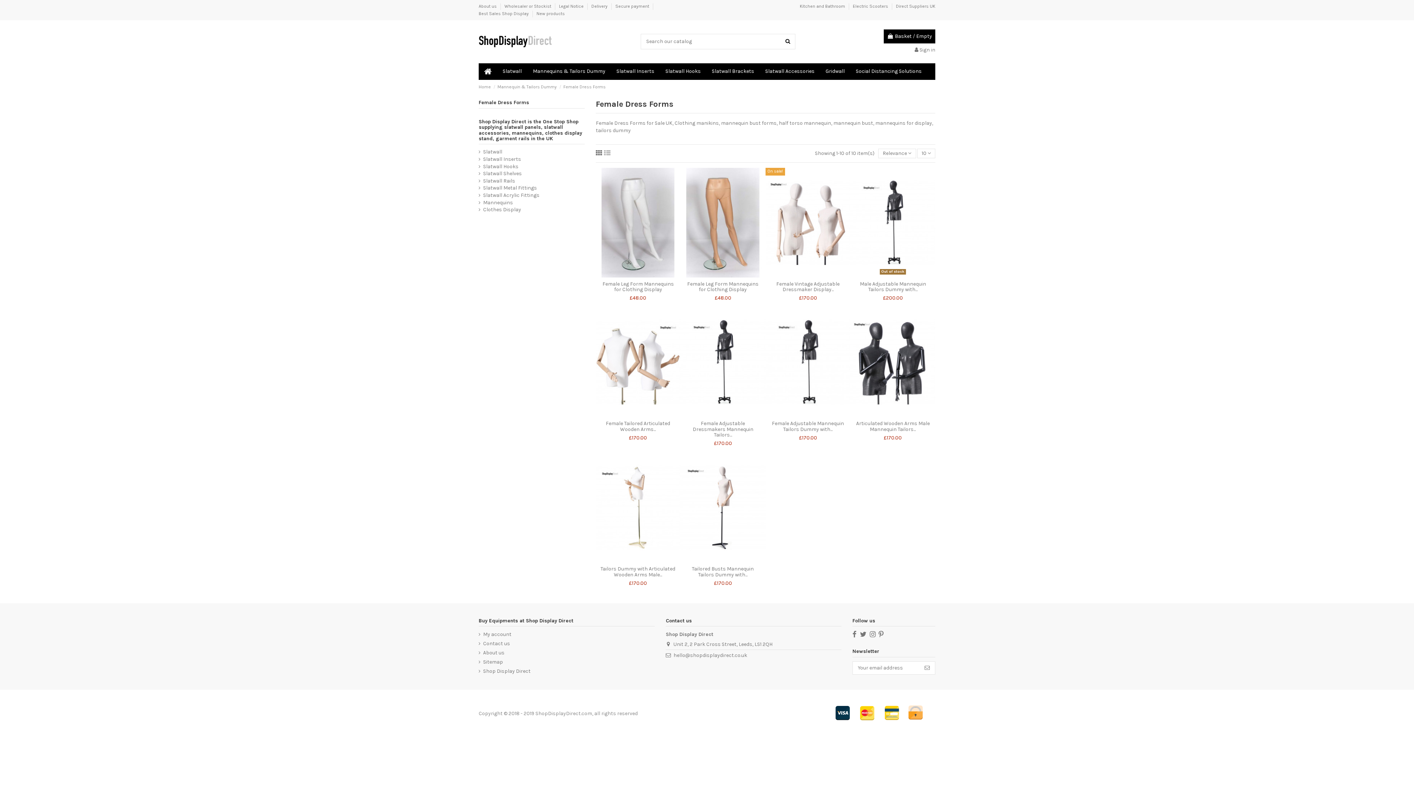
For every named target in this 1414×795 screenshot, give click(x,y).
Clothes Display (502, 209)
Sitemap (493, 662)
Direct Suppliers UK (915, 6)
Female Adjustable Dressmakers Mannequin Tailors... (723, 429)
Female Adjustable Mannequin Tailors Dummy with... (808, 426)
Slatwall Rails (499, 181)
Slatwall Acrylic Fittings (511, 195)
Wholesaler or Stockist (528, 6)
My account (497, 634)
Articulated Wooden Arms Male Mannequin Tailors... (893, 426)
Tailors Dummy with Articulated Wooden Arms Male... (638, 571)
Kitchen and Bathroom (823, 6)
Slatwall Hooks (500, 166)
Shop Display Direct (507, 671)
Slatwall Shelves (502, 173)
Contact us (496, 643)
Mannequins (498, 202)
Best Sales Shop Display (504, 13)
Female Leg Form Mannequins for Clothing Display (638, 287)
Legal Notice (572, 6)
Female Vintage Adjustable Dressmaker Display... (808, 287)
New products (551, 13)
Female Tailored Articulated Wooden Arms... (638, 426)
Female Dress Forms (504, 102)
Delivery (600, 6)
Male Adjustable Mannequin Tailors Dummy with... (893, 287)
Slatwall (492, 152)
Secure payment (632, 6)
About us (488, 6)
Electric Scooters (871, 6)
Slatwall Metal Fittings (510, 188)
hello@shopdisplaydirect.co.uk (710, 655)
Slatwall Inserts (502, 159)
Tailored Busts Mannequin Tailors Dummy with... (723, 571)
